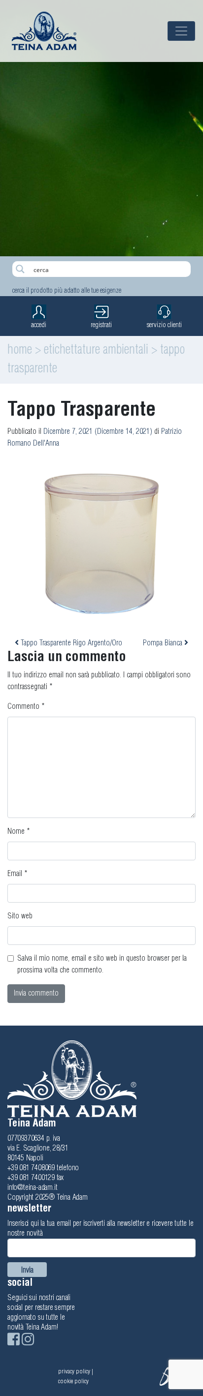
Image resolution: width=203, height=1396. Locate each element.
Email (17, 874)
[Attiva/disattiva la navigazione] (181, 31)
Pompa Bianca (163, 643)
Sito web (20, 916)
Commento (26, 706)
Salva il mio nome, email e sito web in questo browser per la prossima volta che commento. (102, 964)
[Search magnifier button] (20, 269)
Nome (18, 831)
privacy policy (74, 1371)
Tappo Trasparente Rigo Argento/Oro (70, 643)
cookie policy (73, 1381)
